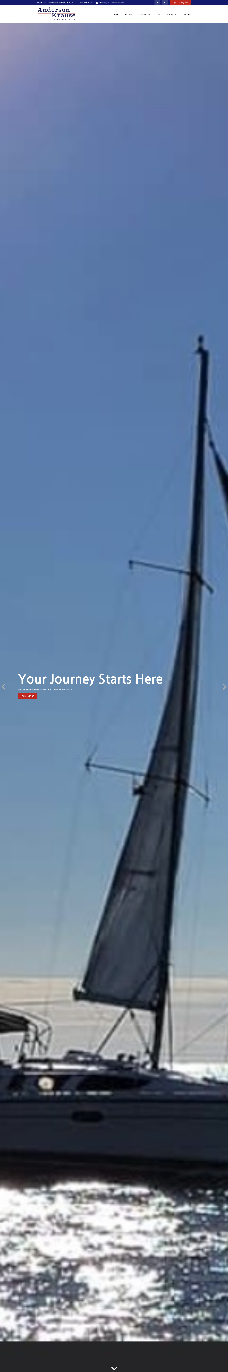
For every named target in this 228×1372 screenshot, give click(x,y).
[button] (116, 14)
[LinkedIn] (157, 2)
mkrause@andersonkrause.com (112, 3)
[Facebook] (165, 2)
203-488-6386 (86, 3)
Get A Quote (182, 3)
